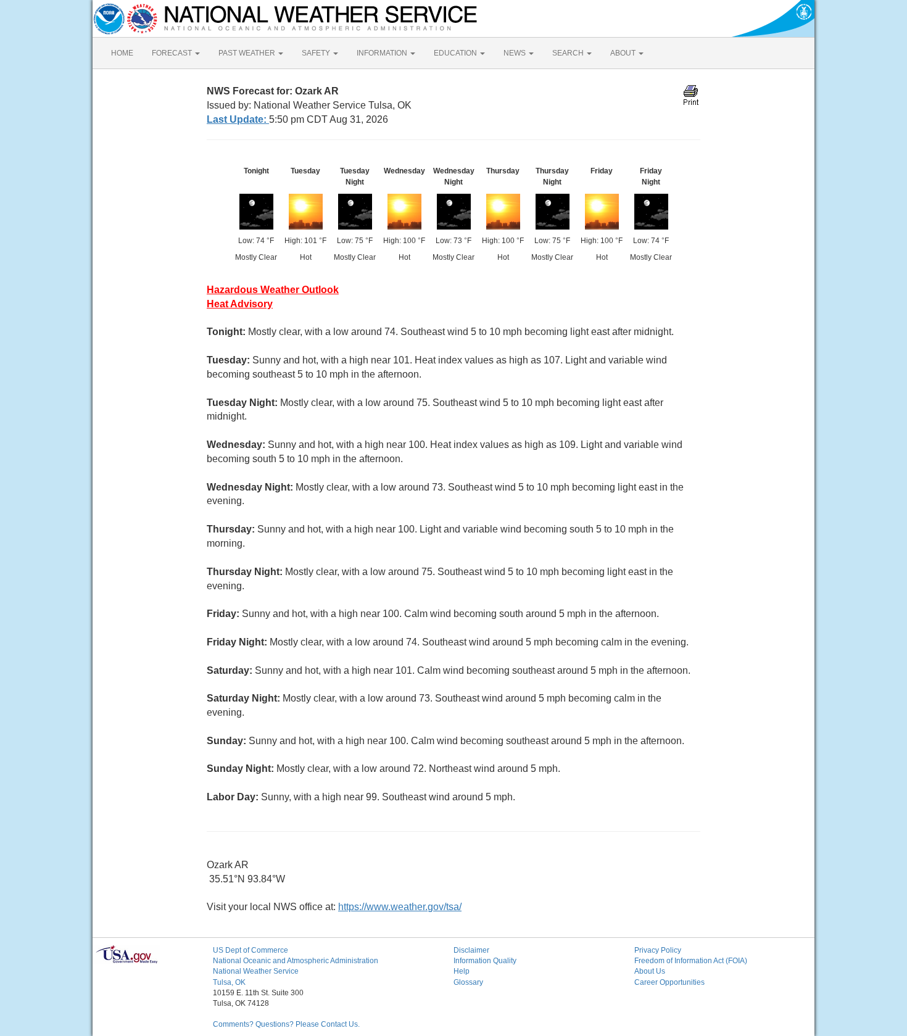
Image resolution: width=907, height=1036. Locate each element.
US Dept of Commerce (250, 950)
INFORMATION (383, 53)
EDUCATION (456, 53)
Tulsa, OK (229, 982)
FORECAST (173, 53)
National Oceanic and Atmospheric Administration (295, 960)
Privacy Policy (657, 950)
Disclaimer (471, 950)
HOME (122, 53)
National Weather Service (256, 971)
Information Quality (485, 960)
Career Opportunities (669, 982)
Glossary (468, 982)
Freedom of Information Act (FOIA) (690, 960)
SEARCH (569, 53)
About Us (649, 971)
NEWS (515, 53)
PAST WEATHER (247, 53)
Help (462, 971)
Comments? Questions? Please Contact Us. (286, 1024)
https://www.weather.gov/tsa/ (400, 906)
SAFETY (317, 53)
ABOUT (623, 53)
